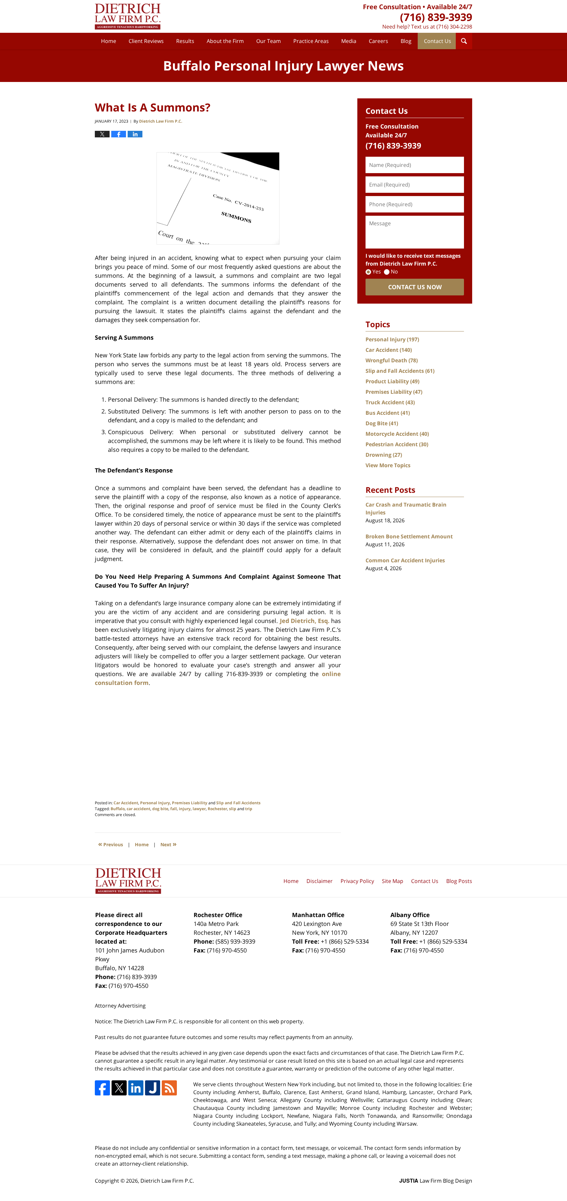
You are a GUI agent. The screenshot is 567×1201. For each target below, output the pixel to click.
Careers (378, 41)
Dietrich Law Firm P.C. (167, 1180)
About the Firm (225, 41)
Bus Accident (388, 412)
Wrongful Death (392, 360)
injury (185, 808)
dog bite (160, 808)
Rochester (217, 808)
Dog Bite (382, 423)
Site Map (392, 881)
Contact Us (437, 41)
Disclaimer (319, 881)
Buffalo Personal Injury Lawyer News (127, 17)
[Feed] (169, 1087)
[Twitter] (119, 1087)
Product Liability (392, 381)
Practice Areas (311, 41)
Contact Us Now (415, 287)
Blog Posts (459, 881)
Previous (110, 843)
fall (173, 808)
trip (248, 808)
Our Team (268, 41)
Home (108, 41)
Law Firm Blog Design (435, 1180)
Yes (376, 271)
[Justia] (152, 1087)
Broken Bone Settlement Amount (409, 536)
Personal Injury (155, 803)
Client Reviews (146, 41)
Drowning (384, 454)
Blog (406, 41)
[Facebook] (102, 1087)
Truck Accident (390, 402)
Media (348, 41)
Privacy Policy (357, 881)
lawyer (199, 808)
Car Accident (126, 803)
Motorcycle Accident (397, 433)
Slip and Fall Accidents (238, 803)
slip (232, 808)
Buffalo (118, 808)
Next (168, 843)
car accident (138, 808)
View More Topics (388, 465)
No (394, 271)
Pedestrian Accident (397, 444)
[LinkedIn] (135, 1087)
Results (185, 41)
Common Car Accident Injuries (405, 560)
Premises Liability (189, 803)
